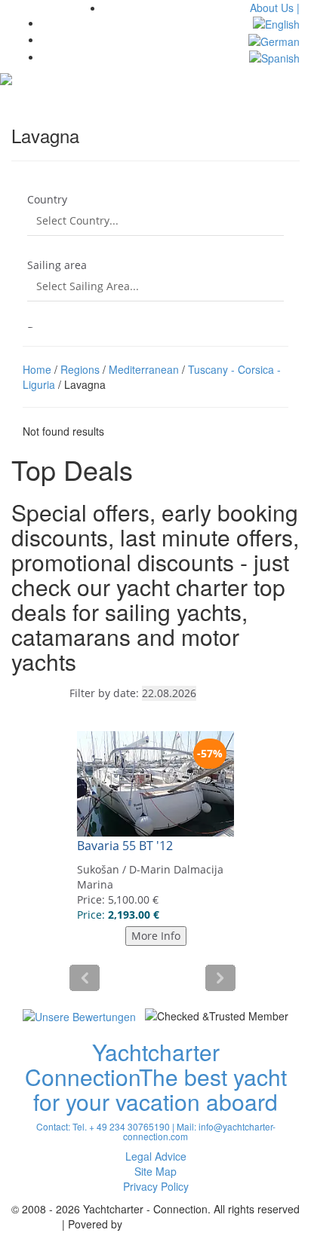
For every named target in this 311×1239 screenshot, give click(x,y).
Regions (80, 369)
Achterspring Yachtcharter (187, 1223)
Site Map (155, 1171)
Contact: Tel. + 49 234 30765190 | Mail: (117, 1126)
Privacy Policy (156, 1186)
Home (37, 369)
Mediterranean (144, 369)
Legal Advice (155, 1156)
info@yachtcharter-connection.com (199, 1131)
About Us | (275, 7)
